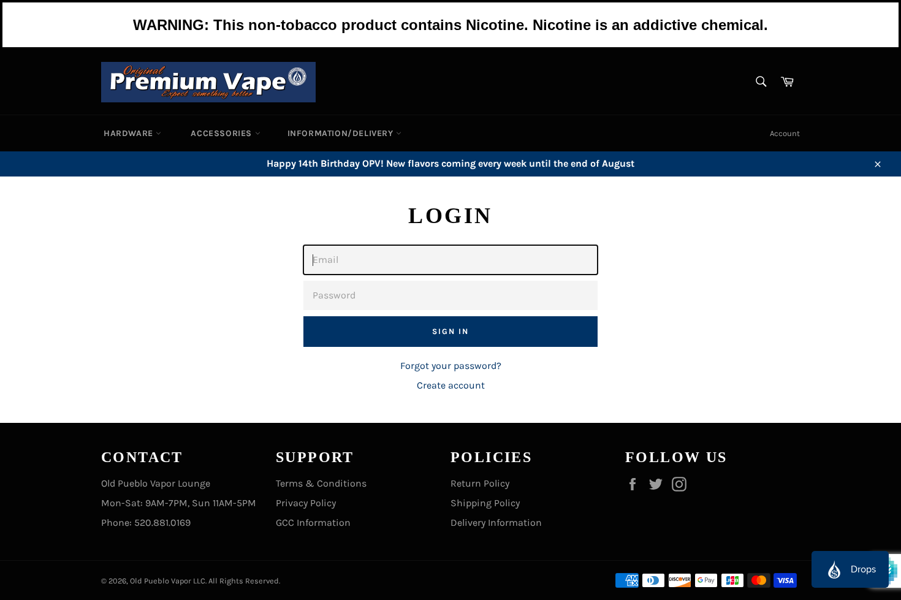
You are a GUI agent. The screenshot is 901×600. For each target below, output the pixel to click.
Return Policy (479, 483)
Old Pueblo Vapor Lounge (155, 483)
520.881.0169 (162, 522)
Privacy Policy (306, 503)
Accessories (222, 133)
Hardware (130, 133)
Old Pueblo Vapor (160, 580)
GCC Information (313, 522)
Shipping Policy (485, 503)
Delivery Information (496, 522)
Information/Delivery (342, 133)
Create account (451, 385)
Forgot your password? (450, 365)
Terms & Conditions (321, 483)
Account (785, 133)
